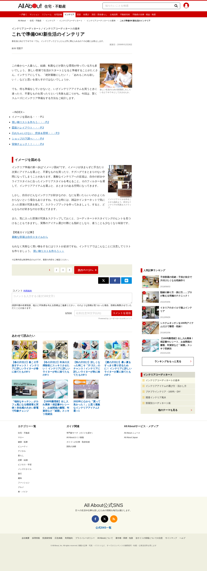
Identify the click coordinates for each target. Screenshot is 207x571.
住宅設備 (58, 14)
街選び (86, 14)
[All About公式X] (104, 519)
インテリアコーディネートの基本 (101, 21)
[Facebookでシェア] (115, 280)
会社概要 (25, 538)
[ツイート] (103, 280)
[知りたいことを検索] (176, 6)
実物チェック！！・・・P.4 (28, 144)
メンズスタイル (25, 469)
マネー (21, 437)
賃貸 (79, 14)
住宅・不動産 (55, 6)
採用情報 (36, 538)
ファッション (24, 483)
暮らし (21, 455)
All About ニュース (132, 433)
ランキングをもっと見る (168, 361)
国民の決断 (71, 446)
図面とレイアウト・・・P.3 (28, 127)
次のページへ (85, 270)
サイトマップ (171, 538)
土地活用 (114, 14)
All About (22, 21)
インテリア (69, 14)
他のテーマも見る (168, 410)
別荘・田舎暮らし (99, 14)
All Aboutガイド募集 (75, 437)
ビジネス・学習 (25, 464)
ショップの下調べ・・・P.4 (28, 138)
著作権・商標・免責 (124, 538)
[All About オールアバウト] (30, 6)
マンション (34, 14)
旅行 (20, 473)
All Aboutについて (105, 538)
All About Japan (131, 437)
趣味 (20, 478)
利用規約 (69, 538)
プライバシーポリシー (85, 538)
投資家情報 (47, 538)
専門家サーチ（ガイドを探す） (80, 433)
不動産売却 (125, 14)
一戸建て (23, 14)
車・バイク (23, 492)
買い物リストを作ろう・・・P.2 (30, 122)
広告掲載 (58, 538)
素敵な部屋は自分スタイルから (30, 237)
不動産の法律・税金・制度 (144, 14)
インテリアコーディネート (70, 21)
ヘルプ (182, 538)
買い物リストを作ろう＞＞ (48, 251)
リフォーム (47, 14)
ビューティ (23, 446)
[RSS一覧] (113, 519)
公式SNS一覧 (103, 527)
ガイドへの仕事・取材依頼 (78, 442)
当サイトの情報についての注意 (149, 538)
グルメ (21, 487)
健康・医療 (23, 442)
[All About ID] (186, 6)
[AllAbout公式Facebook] (95, 519)
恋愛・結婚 (23, 460)
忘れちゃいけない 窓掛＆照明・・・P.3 (35, 133)
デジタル (22, 451)
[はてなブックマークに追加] (126, 280)
